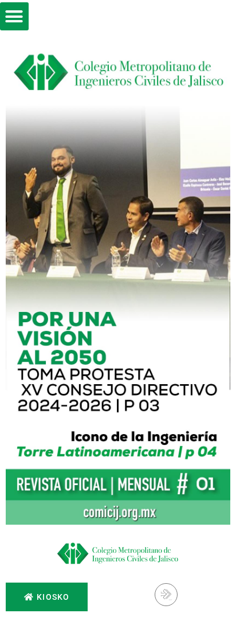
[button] (14, 16)
